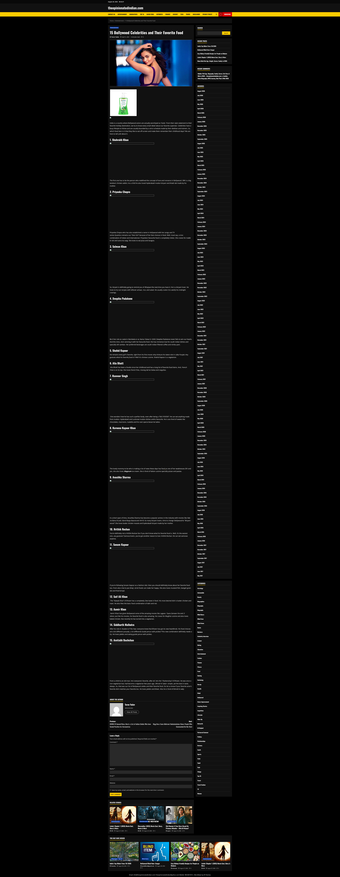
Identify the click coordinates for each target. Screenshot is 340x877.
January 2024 (201, 226)
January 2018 (201, 541)
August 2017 (201, 563)
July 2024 (200, 200)
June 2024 (200, 204)
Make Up (199, 719)
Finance (167, 14)
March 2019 (200, 480)
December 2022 (202, 283)
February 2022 (201, 327)
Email (112, 776)
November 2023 (202, 235)
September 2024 (202, 191)
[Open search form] (216, 14)
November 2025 (202, 130)
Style (198, 759)
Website (112, 783)
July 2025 (200, 148)
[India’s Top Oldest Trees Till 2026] (124, 851)
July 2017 (200, 567)
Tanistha (113, 866)
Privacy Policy (207, 14)
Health (199, 689)
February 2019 (201, 484)
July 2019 (200, 462)
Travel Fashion (201, 785)
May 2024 (200, 209)
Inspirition (200, 711)
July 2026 (200, 95)
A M (112, 831)
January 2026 (201, 122)
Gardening (200, 680)
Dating (199, 645)
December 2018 (201, 493)
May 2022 (200, 314)
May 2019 (200, 471)
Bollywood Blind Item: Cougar (205, 50)
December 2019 (201, 440)
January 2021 (201, 383)
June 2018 (200, 519)
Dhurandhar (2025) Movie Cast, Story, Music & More (150, 827)
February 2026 (201, 117)
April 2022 (200, 318)
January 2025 (201, 174)
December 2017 (201, 545)
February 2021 (201, 379)
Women (199, 793)
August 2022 (201, 300)
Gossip (199, 684)
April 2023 (200, 266)
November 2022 (202, 287)
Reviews (199, 745)
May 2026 (200, 104)
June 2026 (200, 100)
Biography (200, 606)
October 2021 (201, 344)
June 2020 (200, 414)
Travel (188, 14)
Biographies (133, 14)
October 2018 (201, 501)
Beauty (199, 597)
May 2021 (200, 366)
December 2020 (202, 388)
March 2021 (200, 375)
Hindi (198, 693)
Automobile (200, 593)
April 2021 (200, 370)
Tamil (198, 763)
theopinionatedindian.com (125, 7)
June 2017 (200, 571)
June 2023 (200, 257)
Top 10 (142, 14)
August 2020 (201, 405)
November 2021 (201, 340)
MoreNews (197, 875)
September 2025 (202, 139)
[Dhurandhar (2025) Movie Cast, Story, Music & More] (151, 815)
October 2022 (201, 292)
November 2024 (202, 183)
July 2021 (200, 357)
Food (198, 671)
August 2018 (201, 510)
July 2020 (200, 410)
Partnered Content (202, 732)
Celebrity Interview (203, 636)
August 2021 (201, 353)
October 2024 (201, 187)
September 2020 (202, 401)
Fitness (199, 667)
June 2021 (200, 362)
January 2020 (201, 436)
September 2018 (202, 506)
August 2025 (201, 143)
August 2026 (201, 91)
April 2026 (200, 108)
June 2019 (200, 466)
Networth (159, 14)
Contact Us (111, 14)
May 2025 (200, 156)
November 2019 (201, 445)
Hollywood (200, 697)
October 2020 (201, 397)
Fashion (199, 658)
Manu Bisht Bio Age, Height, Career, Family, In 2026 (212, 61)
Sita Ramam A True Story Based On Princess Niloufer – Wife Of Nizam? (177, 827)
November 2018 (201, 497)
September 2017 (202, 558)
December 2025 (202, 126)
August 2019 (201, 458)
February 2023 (201, 274)
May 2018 (200, 523)
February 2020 (201, 432)
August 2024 (201, 196)
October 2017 (201, 554)
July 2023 (200, 252)
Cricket (175, 14)
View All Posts (132, 712)
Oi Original (200, 728)
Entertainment (122, 14)
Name (112, 769)
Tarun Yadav (115, 37)
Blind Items (150, 14)
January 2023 (201, 279)
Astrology (200, 588)
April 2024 (200, 213)
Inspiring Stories (202, 706)
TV (198, 789)
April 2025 (200, 161)
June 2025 (200, 152)
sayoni (169, 831)
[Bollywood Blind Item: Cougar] (154, 851)
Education (200, 649)
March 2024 (200, 218)
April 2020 (200, 423)
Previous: (130, 724)
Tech (181, 14)
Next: (172, 724)
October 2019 (201, 449)
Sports (199, 754)
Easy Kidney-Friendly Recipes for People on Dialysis (212, 53)
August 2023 (201, 248)
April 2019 (200, 475)
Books (199, 628)
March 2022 (200, 322)
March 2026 (200, 113)
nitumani (174, 868)
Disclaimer (196, 14)
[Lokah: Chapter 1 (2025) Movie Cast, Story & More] (123, 815)
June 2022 (200, 309)
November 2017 (201, 549)
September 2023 (202, 244)
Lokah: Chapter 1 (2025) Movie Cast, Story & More (121, 827)
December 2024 (202, 178)
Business (200, 632)
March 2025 (200, 165)
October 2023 (201, 239)
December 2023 (202, 231)
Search (200, 28)
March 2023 (200, 270)
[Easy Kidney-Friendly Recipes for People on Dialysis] (185, 851)
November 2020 (202, 392)
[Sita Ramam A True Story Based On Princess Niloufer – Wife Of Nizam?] (179, 815)
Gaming (199, 676)
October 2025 (201, 135)
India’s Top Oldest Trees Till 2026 (206, 46)
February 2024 (201, 222)
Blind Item (200, 619)
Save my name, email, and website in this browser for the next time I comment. (138, 790)
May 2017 (200, 576)
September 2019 (202, 453)
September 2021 (202, 349)
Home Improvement (203, 702)
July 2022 (200, 305)
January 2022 (201, 331)
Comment (114, 742)
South (199, 750)
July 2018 (200, 515)
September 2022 (202, 296)
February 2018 (201, 536)
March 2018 (200, 532)
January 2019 (201, 488)
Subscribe (227, 14)
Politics (199, 737)
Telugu (199, 772)
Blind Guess (200, 614)
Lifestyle (199, 715)
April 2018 (200, 528)
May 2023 (200, 261)
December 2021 (201, 335)
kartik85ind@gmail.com (148, 866)
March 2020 (200, 427)
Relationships (201, 741)
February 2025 (201, 170)
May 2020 (200, 418)
